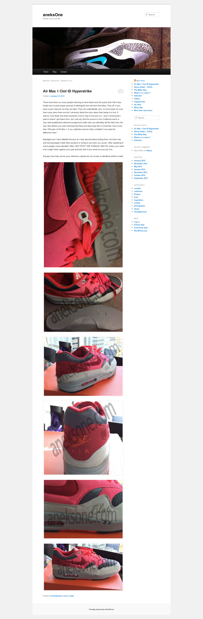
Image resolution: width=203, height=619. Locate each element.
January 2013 (139, 169)
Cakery (137, 98)
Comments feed (140, 227)
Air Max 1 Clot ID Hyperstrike (67, 90)
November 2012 (140, 172)
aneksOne (53, 14)
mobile (137, 202)
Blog (54, 71)
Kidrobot (138, 95)
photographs (139, 205)
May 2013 (138, 166)
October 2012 (139, 175)
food (136, 197)
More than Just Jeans (143, 110)
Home (46, 71)
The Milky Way (140, 90)
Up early (137, 104)
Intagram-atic (139, 101)
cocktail (137, 188)
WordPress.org (140, 230)
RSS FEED (141, 81)
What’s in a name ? (142, 92)
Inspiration (138, 200)
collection (138, 191)
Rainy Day (138, 107)
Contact (64, 71)
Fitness (137, 194)
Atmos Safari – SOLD (143, 87)
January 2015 (139, 160)
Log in (137, 221)
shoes (136, 208)
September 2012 (141, 178)
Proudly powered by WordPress (101, 609)
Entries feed (139, 224)
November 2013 (140, 163)
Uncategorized (56, 596)
